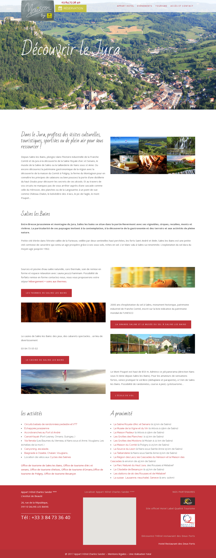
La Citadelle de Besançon (128, 469)
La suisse (119, 477)
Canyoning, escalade (36, 449)
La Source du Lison (124, 449)
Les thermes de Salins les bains (46, 292)
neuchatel (143, 477)
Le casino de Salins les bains (45, 360)
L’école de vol (124, 395)
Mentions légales (117, 553)
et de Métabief (157, 473)
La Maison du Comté (125, 444)
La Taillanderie (122, 453)
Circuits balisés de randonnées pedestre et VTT (50, 424)
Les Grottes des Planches (128, 436)
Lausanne (130, 477)
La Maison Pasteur (124, 432)
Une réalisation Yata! (140, 553)
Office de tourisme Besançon (60, 473)
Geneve (154, 477)
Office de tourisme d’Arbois (45, 469)
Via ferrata (30, 440)
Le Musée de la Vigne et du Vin (131, 428)
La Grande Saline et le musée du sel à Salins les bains (150, 324)
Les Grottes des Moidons (127, 440)
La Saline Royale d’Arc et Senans (132, 424)
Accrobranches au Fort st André (42, 432)
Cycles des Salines (60, 457)
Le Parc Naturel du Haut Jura (130, 465)
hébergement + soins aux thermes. (48, 281)
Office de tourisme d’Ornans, (77, 469)
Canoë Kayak (31, 436)
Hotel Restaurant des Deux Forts (176, 543)
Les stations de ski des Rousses (131, 473)
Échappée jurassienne (36, 428)
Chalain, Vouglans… (57, 453)
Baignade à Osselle (35, 453)
